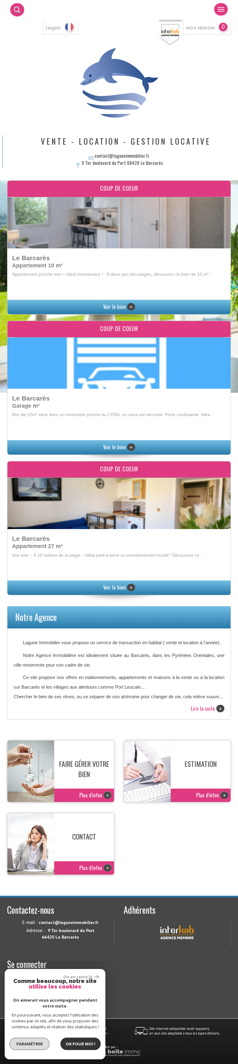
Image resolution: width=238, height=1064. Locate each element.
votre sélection (200, 27)
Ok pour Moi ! (80, 1044)
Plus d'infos (94, 795)
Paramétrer (29, 1044)
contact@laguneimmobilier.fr (122, 155)
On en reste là (77, 977)
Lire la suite (206, 708)
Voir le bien (118, 306)
